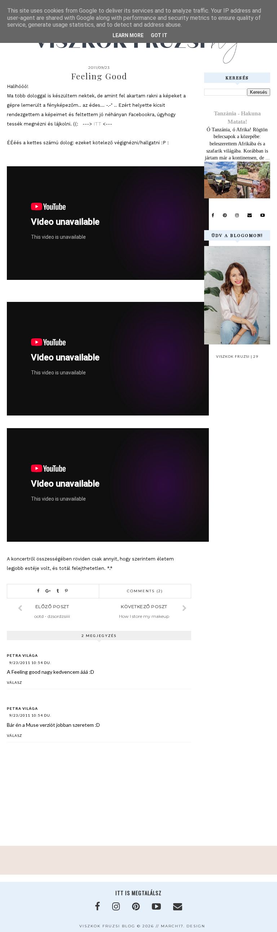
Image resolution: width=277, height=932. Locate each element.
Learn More (128, 35)
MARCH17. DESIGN (183, 926)
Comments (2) (145, 591)
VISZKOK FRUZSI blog (107, 926)
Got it (159, 35)
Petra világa (22, 655)
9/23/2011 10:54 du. (30, 662)
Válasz (14, 682)
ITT (96, 124)
